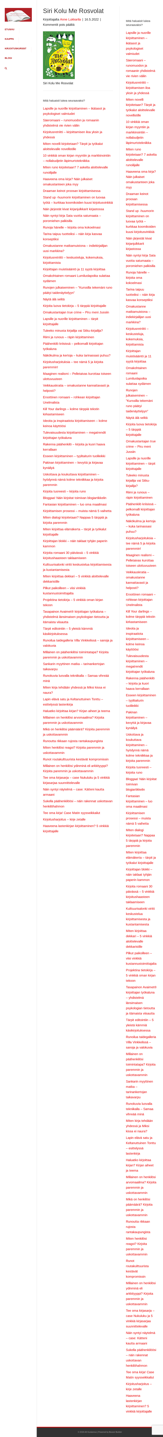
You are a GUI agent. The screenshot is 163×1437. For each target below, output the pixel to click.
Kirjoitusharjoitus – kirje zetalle (64, 819)
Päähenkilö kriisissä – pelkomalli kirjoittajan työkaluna (141, 509)
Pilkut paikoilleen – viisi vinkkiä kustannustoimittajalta (141, 958)
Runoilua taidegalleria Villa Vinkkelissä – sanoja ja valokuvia (141, 1042)
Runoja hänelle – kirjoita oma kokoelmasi (71, 227)
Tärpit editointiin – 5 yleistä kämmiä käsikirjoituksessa (140, 1025)
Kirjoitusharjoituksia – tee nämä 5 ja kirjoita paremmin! (141, 543)
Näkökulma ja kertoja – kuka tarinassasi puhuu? (76, 355)
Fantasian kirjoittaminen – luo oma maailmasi (74, 504)
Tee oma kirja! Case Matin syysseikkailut (71, 813)
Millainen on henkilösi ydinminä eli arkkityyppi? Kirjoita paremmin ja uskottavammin (141, 1293)
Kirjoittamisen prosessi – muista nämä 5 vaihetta (77, 511)
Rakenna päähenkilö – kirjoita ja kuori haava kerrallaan (140, 683)
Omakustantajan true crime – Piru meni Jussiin (76, 312)
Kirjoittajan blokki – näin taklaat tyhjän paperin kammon (139, 875)
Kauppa (9, 39)
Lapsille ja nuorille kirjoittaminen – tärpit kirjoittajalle (140, 464)
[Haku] (5, 68)
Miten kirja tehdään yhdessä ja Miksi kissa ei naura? (139, 1126)
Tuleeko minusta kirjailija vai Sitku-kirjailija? (73, 330)
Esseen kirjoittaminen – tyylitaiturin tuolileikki (74, 456)
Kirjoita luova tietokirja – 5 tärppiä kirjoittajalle (74, 306)
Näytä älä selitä (54, 299)
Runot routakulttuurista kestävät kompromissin (76, 759)
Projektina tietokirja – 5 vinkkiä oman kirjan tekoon (141, 975)
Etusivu (9, 29)
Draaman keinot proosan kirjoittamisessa (71, 191)
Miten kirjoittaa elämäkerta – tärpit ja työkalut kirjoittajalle (141, 858)
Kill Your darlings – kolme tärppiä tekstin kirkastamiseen (140, 617)
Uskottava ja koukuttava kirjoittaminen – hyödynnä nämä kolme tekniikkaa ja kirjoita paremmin (73, 480)
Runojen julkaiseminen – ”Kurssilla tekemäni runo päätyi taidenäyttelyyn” (139, 400)
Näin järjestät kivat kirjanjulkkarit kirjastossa (73, 209)
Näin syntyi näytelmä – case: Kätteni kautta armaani (140, 1338)
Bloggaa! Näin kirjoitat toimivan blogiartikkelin (74, 498)
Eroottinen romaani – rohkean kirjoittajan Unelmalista (141, 600)
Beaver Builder (115, 1432)
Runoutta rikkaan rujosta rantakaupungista (73, 741)
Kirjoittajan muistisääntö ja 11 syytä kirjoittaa (74, 269)
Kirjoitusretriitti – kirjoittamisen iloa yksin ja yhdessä (138, 88)
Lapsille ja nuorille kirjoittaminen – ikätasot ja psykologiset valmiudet (138, 43)
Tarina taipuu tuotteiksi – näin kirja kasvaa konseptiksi (140, 295)
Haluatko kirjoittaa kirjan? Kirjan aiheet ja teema (76, 711)
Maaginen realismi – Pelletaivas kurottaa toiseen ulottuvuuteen (141, 560)
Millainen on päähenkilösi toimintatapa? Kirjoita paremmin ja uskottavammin (141, 1064)
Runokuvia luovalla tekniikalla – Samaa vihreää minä (139, 1109)
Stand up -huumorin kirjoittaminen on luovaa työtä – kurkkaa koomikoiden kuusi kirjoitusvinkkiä (141, 221)
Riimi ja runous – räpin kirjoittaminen (68, 337)
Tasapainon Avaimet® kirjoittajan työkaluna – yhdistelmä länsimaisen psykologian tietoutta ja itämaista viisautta (76, 617)
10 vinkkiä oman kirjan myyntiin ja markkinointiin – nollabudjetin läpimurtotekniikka (138, 132)
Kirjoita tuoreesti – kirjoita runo (64, 491)
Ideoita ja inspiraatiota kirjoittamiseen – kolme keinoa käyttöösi (137, 639)
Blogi (8, 58)
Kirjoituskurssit (15, 48)
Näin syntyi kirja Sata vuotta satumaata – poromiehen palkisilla (141, 261)
